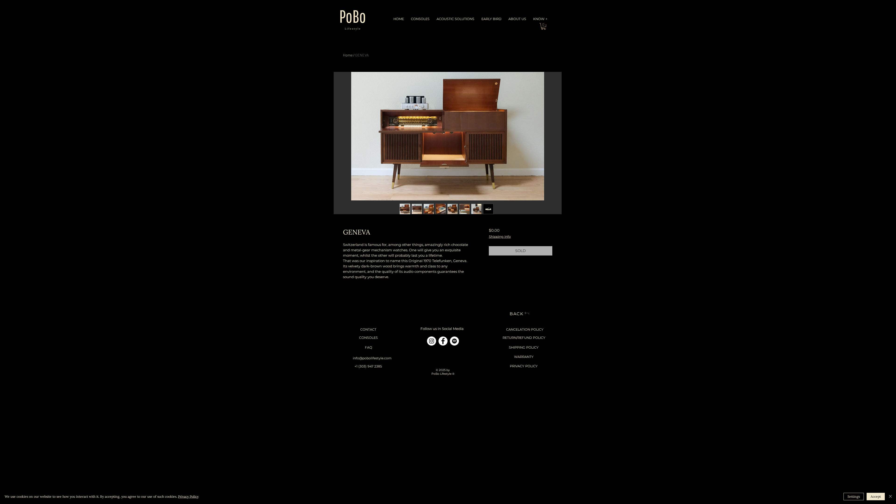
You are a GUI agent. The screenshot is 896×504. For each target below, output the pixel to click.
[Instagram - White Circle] (431, 341)
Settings (853, 496)
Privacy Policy (188, 496)
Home (348, 55)
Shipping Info (500, 237)
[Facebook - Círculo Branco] (443, 341)
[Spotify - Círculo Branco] (454, 341)
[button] (420, 19)
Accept (876, 496)
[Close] (890, 496)
